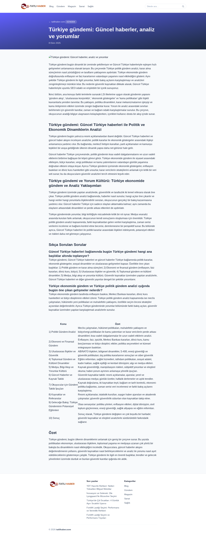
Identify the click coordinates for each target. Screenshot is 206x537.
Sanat (82, 6)
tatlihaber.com (63, 529)
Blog (51, 6)
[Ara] (183, 6)
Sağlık (90, 6)
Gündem (61, 6)
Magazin (72, 6)
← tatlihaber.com (57, 21)
